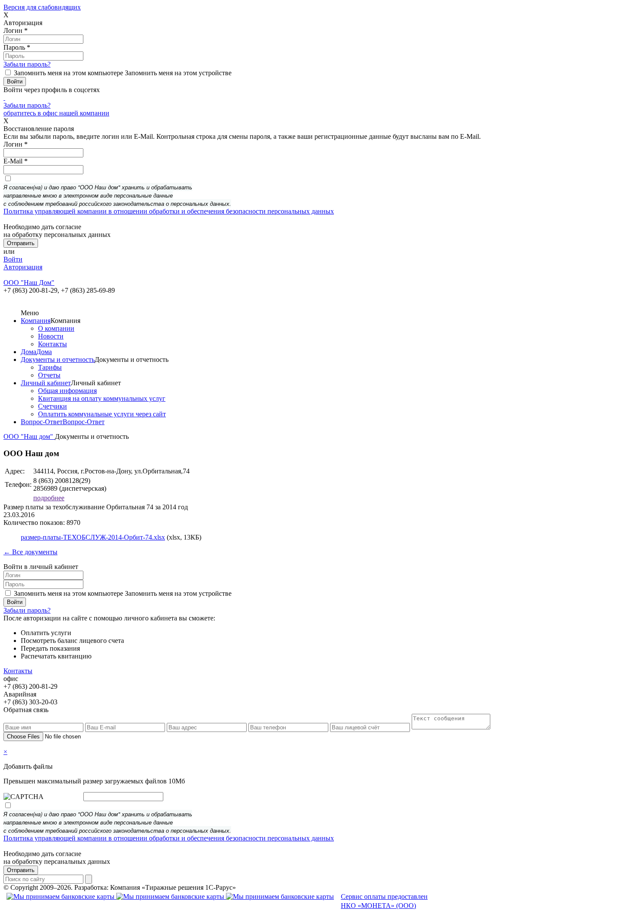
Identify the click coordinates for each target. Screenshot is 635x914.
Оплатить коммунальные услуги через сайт (102, 414)
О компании (56, 328)
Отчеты (49, 375)
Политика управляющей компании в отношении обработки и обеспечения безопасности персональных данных (168, 211)
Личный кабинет (46, 383)
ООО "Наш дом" (29, 436)
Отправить (21, 870)
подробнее (48, 498)
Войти (12, 259)
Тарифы (50, 367)
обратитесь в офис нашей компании (56, 113)
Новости (51, 336)
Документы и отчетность (58, 359)
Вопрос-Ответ (42, 421)
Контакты (52, 344)
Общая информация (67, 390)
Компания (36, 320)
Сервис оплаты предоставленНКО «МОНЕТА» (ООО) (384, 901)
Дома (28, 351)
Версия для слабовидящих (42, 7)
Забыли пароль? (27, 64)
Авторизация (22, 267)
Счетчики (52, 406)
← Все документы (30, 552)
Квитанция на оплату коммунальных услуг (101, 398)
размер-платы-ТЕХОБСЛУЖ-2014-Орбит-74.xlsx (93, 537)
